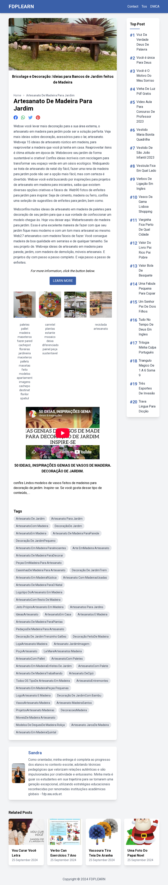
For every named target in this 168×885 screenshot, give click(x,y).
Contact (132, 6)
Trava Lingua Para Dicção (147, 406)
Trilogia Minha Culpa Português (147, 347)
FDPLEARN (21, 6)
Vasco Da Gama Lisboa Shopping (145, 204)
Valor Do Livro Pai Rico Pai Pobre (145, 250)
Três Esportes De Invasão (147, 388)
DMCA (154, 6)
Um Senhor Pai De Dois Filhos (147, 306)
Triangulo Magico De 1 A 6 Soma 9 (147, 368)
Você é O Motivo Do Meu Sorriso (145, 75)
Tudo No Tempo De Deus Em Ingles (146, 327)
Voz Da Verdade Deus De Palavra (142, 42)
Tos (144, 6)
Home (17, 95)
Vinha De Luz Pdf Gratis (145, 91)
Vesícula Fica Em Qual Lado (146, 168)
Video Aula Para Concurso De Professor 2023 (145, 111)
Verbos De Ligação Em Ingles (144, 184)
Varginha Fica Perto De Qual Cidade (146, 227)
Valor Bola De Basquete (146, 270)
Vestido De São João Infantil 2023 (145, 152)
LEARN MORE (63, 281)
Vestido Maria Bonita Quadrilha (145, 134)
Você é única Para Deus (145, 60)
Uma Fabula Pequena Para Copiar (147, 288)
